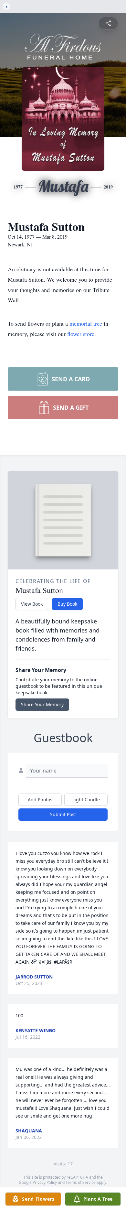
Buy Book (67, 604)
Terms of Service (81, 1182)
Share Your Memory (42, 704)
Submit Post (63, 814)
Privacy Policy (45, 1182)
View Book (32, 604)
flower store (80, 334)
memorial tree (85, 323)
